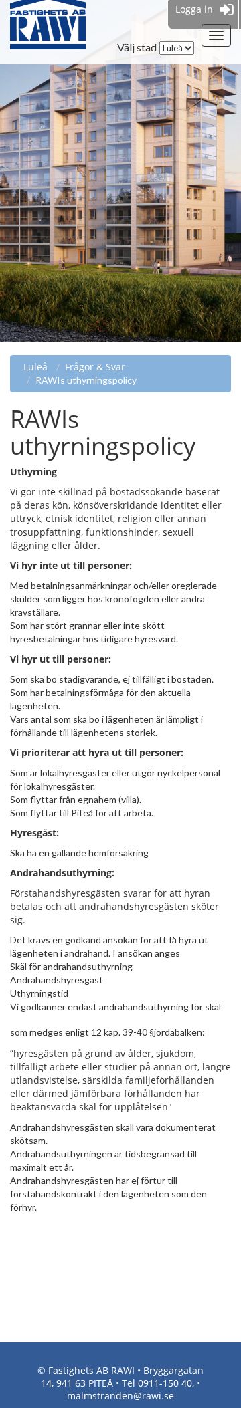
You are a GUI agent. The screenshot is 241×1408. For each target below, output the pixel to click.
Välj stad (137, 47)
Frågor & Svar (95, 366)
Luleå (35, 366)
